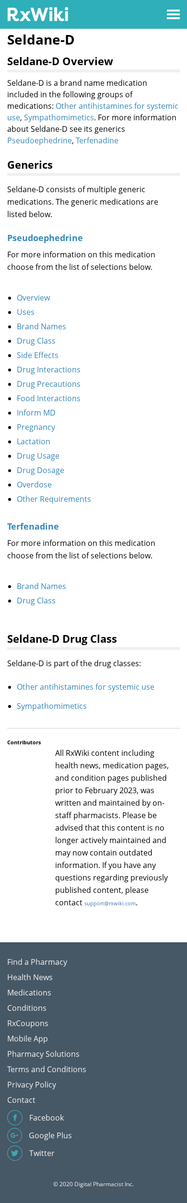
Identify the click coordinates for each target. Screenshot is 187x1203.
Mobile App (27, 1038)
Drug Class (36, 340)
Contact (21, 1100)
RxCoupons (27, 1023)
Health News (30, 977)
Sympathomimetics (59, 117)
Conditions (27, 1008)
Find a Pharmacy (37, 962)
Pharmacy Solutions (43, 1054)
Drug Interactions (49, 369)
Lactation (33, 441)
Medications (29, 992)
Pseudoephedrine (39, 140)
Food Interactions (49, 398)
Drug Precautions (49, 384)
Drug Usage (38, 456)
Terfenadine (97, 140)
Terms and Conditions (46, 1069)
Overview (33, 297)
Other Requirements (54, 499)
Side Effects (37, 355)
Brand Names (41, 326)
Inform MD (36, 412)
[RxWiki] (37, 14)
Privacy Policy (31, 1084)
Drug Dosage (40, 470)
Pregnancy (36, 427)
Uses (26, 312)
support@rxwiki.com (110, 903)
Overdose (34, 484)
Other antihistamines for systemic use (85, 687)
